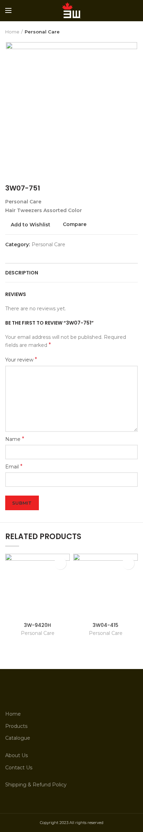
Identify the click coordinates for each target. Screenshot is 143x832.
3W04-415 (105, 625)
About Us (16, 755)
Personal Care (42, 31)
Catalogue (17, 738)
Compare (74, 224)
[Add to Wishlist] (60, 563)
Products (16, 726)
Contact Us (18, 767)
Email (14, 466)
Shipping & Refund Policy (36, 785)
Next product (134, 31)
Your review (21, 359)
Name (14, 439)
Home (12, 31)
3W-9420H (37, 625)
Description (21, 272)
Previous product (120, 31)
